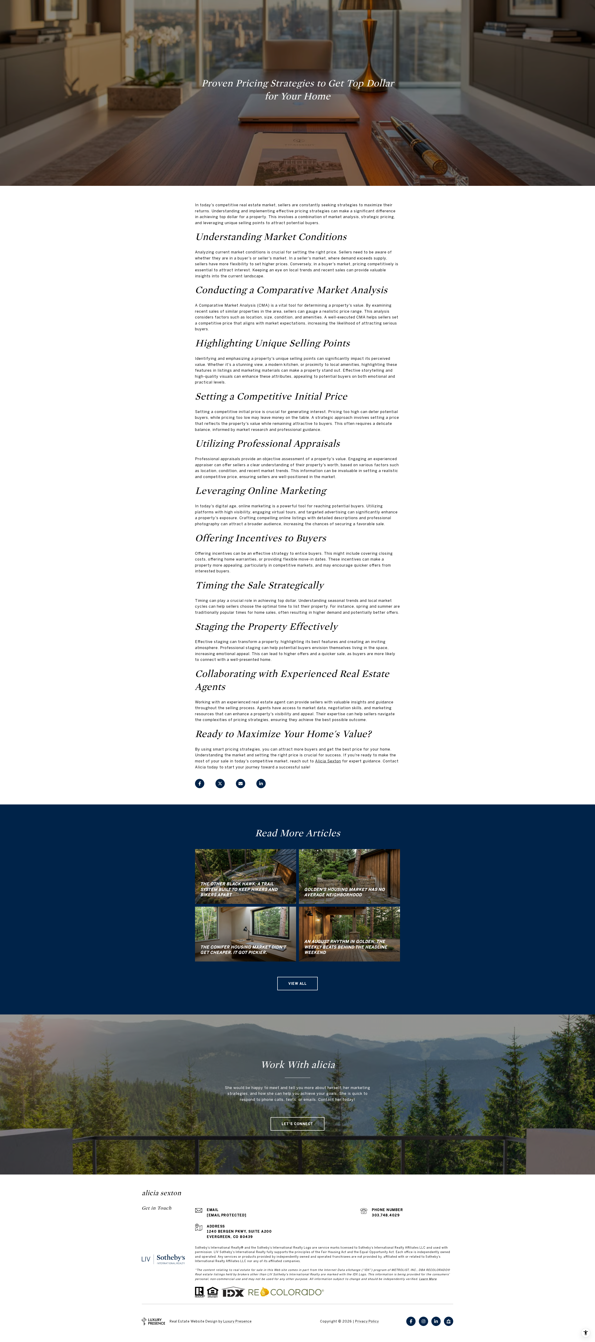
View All (297, 983)
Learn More (428, 1278)
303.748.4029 (386, 1215)
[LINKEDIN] (436, 1321)
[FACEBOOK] (411, 1321)
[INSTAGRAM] (423, 1321)
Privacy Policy (367, 1321)
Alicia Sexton (328, 761)
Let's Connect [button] (297, 1124)
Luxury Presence (237, 1321)
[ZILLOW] (448, 1321)
